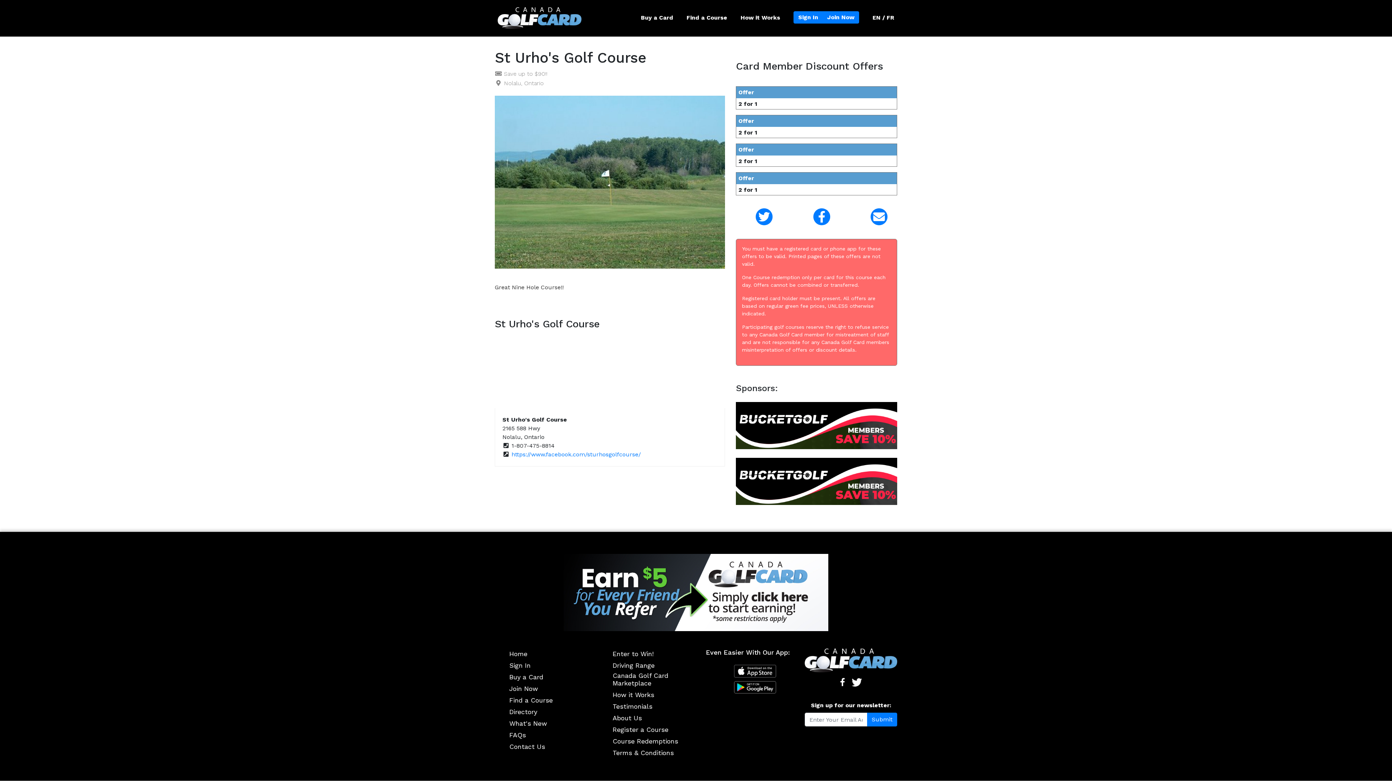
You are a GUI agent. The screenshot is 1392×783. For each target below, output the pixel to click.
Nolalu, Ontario (524, 83)
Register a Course (640, 729)
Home (518, 654)
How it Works (760, 17)
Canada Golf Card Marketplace (640, 679)
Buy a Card (657, 17)
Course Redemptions (645, 741)
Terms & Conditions (643, 753)
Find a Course (707, 17)
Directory (523, 712)
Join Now (840, 17)
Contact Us (527, 746)
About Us (627, 718)
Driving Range (634, 665)
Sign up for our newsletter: (851, 705)
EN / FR (883, 17)
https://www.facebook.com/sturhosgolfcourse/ (576, 454)
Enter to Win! (633, 654)
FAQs (517, 735)
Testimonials (632, 706)
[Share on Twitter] (759, 217)
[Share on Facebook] (816, 217)
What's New (528, 723)
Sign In (808, 17)
